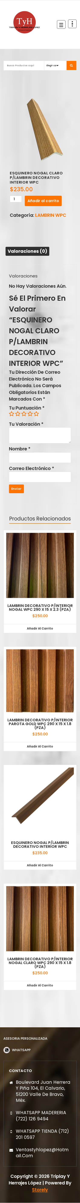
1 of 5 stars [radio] (11, 413)
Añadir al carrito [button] (40, 628)
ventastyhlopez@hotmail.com (42, 1153)
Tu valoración (26, 424)
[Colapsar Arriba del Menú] (72, 24)
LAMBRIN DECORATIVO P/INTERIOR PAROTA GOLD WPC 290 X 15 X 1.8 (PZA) (40, 724)
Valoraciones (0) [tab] (27, 251)
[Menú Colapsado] (61, 24)
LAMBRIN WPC (50, 215)
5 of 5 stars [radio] (36, 413)
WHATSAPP (21, 1050)
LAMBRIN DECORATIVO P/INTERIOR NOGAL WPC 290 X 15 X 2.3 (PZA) (40, 607)
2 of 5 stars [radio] (17, 413)
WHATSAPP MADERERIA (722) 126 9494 (41, 1116)
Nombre (20, 449)
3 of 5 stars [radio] (23, 413)
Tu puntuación (27, 408)
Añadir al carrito (43, 200)
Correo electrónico (31, 468)
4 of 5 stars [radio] (30, 413)
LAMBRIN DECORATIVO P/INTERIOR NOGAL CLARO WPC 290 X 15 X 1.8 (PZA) (40, 963)
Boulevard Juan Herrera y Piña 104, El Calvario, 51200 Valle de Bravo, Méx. (43, 1091)
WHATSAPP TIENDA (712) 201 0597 (42, 1134)
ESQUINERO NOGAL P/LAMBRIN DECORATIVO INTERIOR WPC (40, 844)
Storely (40, 1190)
